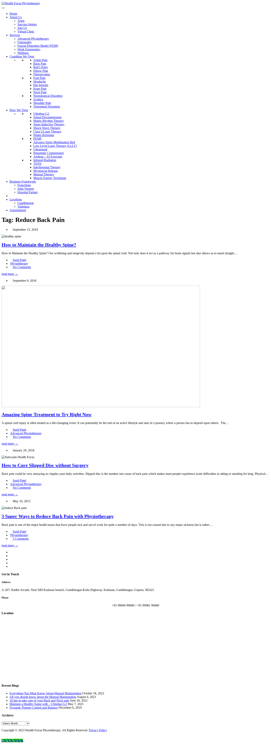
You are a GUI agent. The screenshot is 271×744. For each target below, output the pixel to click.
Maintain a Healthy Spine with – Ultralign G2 (38, 704)
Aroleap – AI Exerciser (47, 156)
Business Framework (23, 181)
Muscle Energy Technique (49, 178)
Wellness (23, 53)
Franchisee (24, 185)
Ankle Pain (40, 60)
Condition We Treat (22, 56)
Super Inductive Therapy (48, 124)
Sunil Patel (19, 260)
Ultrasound (40, 149)
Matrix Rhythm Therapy (48, 120)
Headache (39, 81)
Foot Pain (39, 78)
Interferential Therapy (47, 167)
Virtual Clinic (25, 31)
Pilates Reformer (43, 135)
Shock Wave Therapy (47, 128)
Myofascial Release (45, 171)
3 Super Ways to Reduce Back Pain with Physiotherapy (58, 516)
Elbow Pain (40, 70)
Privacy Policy (98, 730)
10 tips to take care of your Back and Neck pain (39, 700)
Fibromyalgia (41, 74)
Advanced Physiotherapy (33, 38)
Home (13, 13)
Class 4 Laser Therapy (47, 131)
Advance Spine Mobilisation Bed (54, 142)
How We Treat (19, 110)
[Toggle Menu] (3, 8)
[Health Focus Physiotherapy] (21, 3)
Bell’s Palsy (40, 67)
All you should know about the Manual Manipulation (43, 697)
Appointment (18, 210)
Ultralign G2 (41, 113)
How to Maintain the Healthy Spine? (39, 244)
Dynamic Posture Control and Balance (34, 707)
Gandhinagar (25, 203)
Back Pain (39, 63)
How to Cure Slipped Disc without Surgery (45, 465)
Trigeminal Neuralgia (46, 106)
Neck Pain (39, 92)
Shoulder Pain (42, 103)
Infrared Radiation (44, 160)
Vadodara (23, 206)
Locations (16, 199)
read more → (10, 274)
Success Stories (27, 24)
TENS (37, 163)
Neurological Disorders (47, 95)
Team (20, 20)
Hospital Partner (27, 192)
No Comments (22, 267)
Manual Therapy (43, 174)
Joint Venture (25, 188)
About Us (16, 17)
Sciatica (38, 99)
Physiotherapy (19, 263)
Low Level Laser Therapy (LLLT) (55, 145)
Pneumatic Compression (48, 153)
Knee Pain (39, 88)
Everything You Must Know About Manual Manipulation (45, 693)
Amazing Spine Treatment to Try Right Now (46, 414)
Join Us (22, 28)
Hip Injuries (40, 85)
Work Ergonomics (28, 49)
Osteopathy (24, 42)
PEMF (37, 138)
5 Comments (21, 538)
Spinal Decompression (47, 117)
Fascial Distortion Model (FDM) (37, 45)
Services (15, 35)
